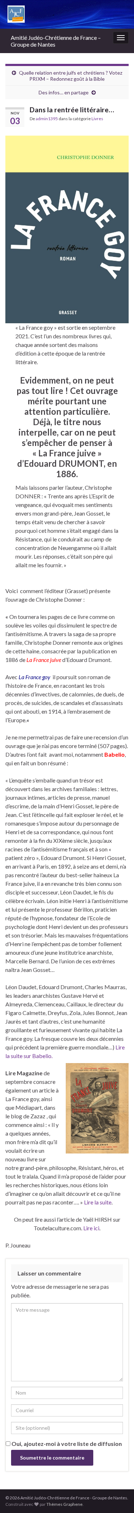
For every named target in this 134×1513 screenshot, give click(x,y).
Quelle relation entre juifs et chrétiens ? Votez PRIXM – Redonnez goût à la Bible (70, 76)
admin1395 (47, 118)
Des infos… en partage (64, 92)
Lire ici (91, 1228)
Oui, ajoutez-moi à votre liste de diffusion (66, 1443)
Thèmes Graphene (64, 1504)
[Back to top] (118, 1497)
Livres (97, 118)
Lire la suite (97, 1202)
